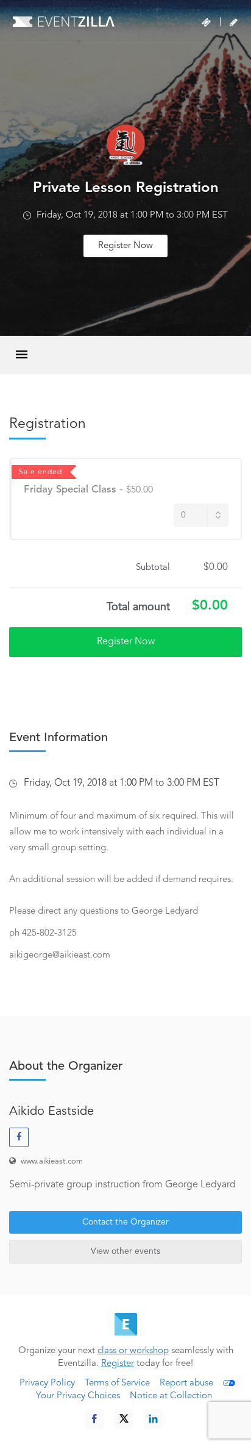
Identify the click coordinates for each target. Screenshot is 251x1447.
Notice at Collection (171, 1396)
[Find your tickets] (206, 22)
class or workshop (133, 1351)
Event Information (58, 738)
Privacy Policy (47, 1383)
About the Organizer (65, 1067)
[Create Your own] (233, 22)
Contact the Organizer (125, 1222)
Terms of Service (117, 1383)
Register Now (125, 246)
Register (117, 1363)
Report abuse (186, 1383)
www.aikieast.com (52, 1161)
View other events (125, 1251)
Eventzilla (64, 21)
